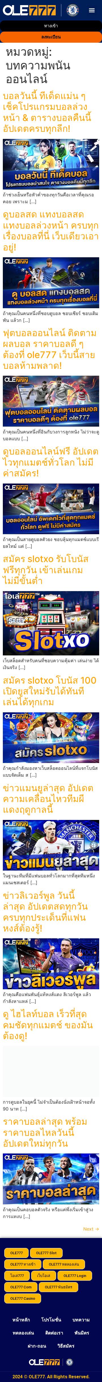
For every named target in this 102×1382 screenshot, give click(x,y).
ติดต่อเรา (54, 1333)
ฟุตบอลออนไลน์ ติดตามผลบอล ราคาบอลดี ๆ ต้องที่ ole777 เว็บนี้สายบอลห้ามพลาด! (50, 349)
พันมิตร (82, 1333)
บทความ (81, 1320)
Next (91, 1229)
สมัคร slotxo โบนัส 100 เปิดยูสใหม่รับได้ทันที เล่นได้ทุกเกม (50, 691)
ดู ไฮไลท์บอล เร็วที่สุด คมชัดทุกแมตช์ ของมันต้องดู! (48, 1024)
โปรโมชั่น (51, 1320)
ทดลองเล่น (23, 1333)
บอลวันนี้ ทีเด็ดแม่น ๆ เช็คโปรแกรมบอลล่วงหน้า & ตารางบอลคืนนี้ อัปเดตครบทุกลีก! (47, 112)
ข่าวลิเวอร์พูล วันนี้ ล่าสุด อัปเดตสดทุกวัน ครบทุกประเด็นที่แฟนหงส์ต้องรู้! (45, 912)
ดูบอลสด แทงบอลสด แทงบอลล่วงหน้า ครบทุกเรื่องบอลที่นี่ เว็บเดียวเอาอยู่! (51, 230)
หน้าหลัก (21, 1320)
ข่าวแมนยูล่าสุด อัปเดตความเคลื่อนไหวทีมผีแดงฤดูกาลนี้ (48, 798)
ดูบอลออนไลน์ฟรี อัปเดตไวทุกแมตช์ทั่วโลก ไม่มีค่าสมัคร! (51, 462)
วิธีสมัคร (66, 1346)
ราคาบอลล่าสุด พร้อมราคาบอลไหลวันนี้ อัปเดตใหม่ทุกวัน (45, 1132)
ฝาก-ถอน (37, 1346)
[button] (92, 10)
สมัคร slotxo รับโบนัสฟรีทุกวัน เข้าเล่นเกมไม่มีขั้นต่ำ (46, 569)
